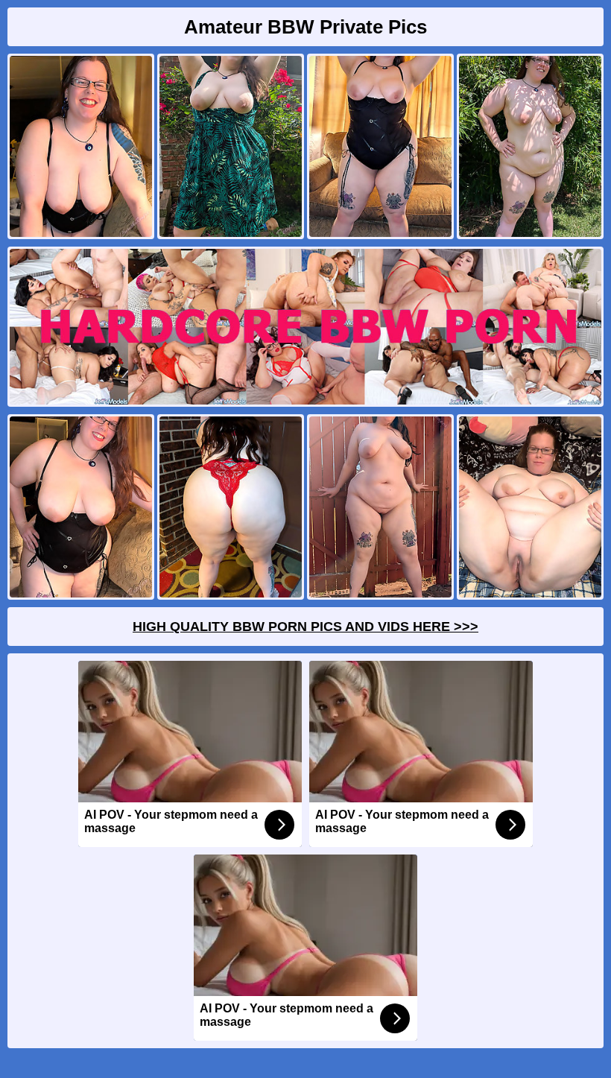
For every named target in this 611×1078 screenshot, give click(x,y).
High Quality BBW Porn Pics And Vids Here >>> (305, 626)
